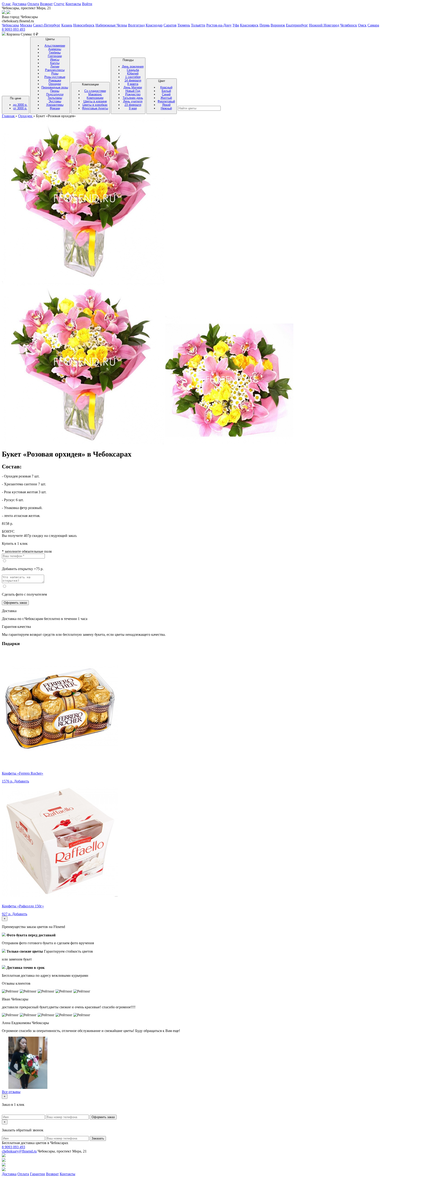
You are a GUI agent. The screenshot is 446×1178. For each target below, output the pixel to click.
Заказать (98, 1138)
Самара (373, 25)
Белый (166, 91)
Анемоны (54, 49)
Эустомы (55, 101)
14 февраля (133, 80)
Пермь (264, 25)
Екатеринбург (297, 25)
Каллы (54, 63)
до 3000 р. (20, 105)
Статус (59, 4)
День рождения (133, 66)
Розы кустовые (54, 77)
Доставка (19, 4)
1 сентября (133, 77)
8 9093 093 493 (13, 29)
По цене (18, 103)
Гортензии (55, 56)
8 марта (132, 84)
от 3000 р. (20, 108)
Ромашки (55, 80)
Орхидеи (55, 84)
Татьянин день (133, 98)
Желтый (166, 98)
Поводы (133, 84)
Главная (8, 116)
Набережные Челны (111, 25)
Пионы (54, 91)
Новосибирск (84, 25)
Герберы (55, 52)
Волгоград (136, 25)
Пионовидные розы (54, 87)
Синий (166, 94)
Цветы (54, 73)
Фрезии (55, 108)
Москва (26, 25)
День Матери (133, 87)
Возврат (46, 4)
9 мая (133, 108)
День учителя (132, 101)
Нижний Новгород (324, 25)
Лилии (54, 66)
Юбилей (132, 73)
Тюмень (183, 25)
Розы (54, 73)
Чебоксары (10, 25)
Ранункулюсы (55, 70)
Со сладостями (95, 91)
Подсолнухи (54, 94)
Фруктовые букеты (95, 108)
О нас (6, 4)
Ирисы (54, 59)
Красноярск (249, 25)
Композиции (95, 96)
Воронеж (278, 25)
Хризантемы (54, 105)
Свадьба (133, 70)
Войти (87, 4)
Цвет (166, 94)
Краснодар (154, 25)
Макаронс (95, 94)
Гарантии (37, 1174)
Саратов (170, 25)
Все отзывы (11, 1092)
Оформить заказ (15, 602)
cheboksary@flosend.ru (19, 1151)
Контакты (73, 4)
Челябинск (348, 25)
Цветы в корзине (95, 101)
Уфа (236, 25)
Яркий (166, 105)
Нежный (166, 108)
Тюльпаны (55, 98)
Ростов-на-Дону (219, 25)
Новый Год (132, 91)
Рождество (133, 94)
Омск (362, 25)
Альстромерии (55, 45)
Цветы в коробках (95, 105)
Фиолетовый (166, 101)
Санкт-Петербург (46, 25)
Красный (166, 87)
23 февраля (133, 105)
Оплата (33, 4)
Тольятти (198, 25)
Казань (66, 25)
